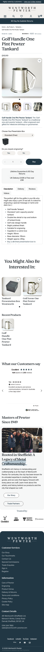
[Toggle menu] (5, 16)
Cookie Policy (7, 602)
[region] (22, 390)
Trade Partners (13, 504)
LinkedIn (18, 639)
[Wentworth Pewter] (22, 9)
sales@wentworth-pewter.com (14, 628)
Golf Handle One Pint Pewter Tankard (6, 339)
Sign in (4, 568)
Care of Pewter (8, 583)
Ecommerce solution (9, 650)
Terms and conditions (10, 595)
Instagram (33, 639)
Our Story (11, 495)
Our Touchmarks (8, 556)
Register (5, 571)
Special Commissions (10, 562)
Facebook (10, 639)
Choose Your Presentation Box (13, 131)
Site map (5, 605)
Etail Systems (24, 650)
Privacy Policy (7, 598)
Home (4, 27)
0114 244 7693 (7, 625)
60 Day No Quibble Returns (22, 21)
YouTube (26, 639)
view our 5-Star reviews (32, 2)
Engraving (6, 586)
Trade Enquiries (8, 565)
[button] (2, 390)
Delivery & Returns (9, 592)
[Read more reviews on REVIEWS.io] (32, 410)
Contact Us (6, 559)
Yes (8, 153)
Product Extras (8, 589)
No (24, 153)
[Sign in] (31, 16)
